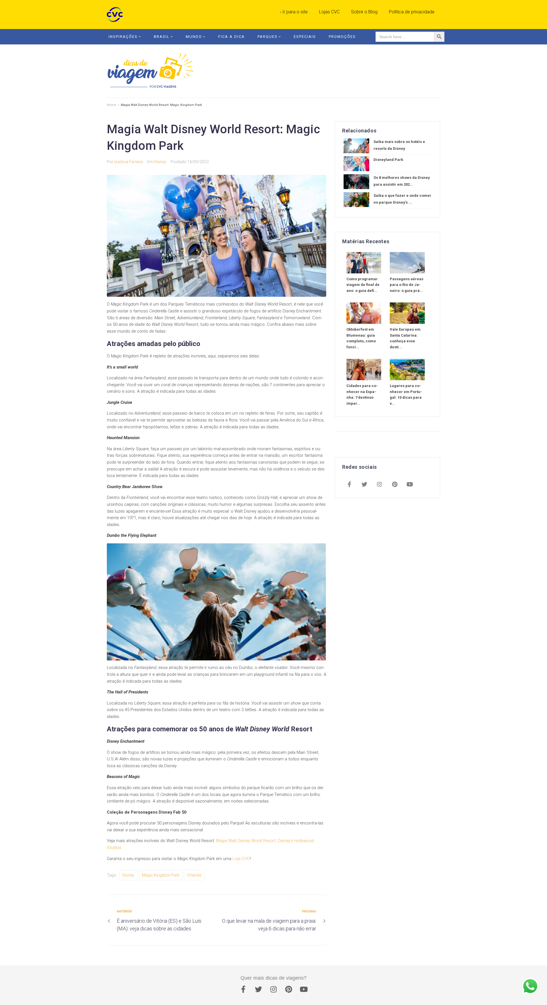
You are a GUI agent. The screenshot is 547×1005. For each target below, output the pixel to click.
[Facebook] (349, 485)
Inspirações (123, 36)
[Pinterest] (394, 485)
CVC (245, 858)
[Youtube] (410, 485)
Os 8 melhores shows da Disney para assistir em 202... (401, 181)
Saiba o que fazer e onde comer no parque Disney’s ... (402, 198)
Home (111, 105)
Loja (236, 858)
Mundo (194, 36)
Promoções (342, 36)
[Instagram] (379, 485)
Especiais (305, 36)
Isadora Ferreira (128, 161)
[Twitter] (364, 485)
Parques (267, 36)
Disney (160, 161)
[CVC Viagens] (116, 14)
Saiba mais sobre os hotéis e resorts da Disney (399, 145)
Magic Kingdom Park (160, 875)
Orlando (194, 875)
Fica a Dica (231, 36)
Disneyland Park (388, 159)
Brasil (162, 36)
